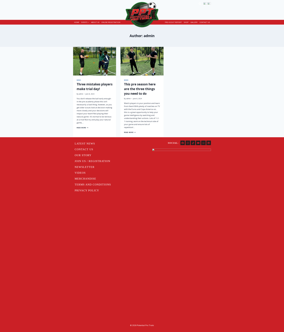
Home (76, 22)
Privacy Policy (87, 190)
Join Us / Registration (92, 161)
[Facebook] (182, 143)
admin (81, 94)
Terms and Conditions (93, 184)
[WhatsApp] (203, 143)
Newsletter (85, 167)
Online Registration (110, 22)
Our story (83, 155)
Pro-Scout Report (173, 22)
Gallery (194, 22)
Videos (80, 172)
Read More (82, 128)
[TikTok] (193, 143)
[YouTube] (198, 143)
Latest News (85, 143)
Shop (186, 22)
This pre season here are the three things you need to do (140, 89)
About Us (95, 22)
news (79, 80)
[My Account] (205, 4)
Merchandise (85, 178)
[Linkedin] (208, 143)
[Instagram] (188, 143)
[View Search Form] (200, 4)
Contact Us (205, 22)
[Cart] (209, 4)
